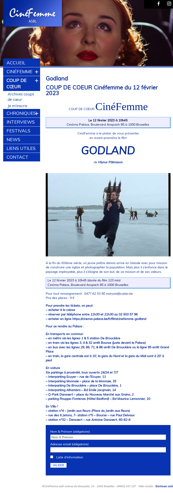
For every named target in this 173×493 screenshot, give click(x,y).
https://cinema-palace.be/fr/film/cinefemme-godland (109, 319)
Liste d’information (69, 457)
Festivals (18, 130)
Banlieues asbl (164, 486)
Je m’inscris (17, 105)
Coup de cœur (17, 83)
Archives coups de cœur (21, 97)
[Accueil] (33, 14)
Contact (17, 157)
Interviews (21, 122)
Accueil (16, 63)
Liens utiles (21, 148)
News (13, 139)
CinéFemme (19, 71)
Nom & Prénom (70, 432)
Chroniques (21, 113)
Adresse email (69, 444)
